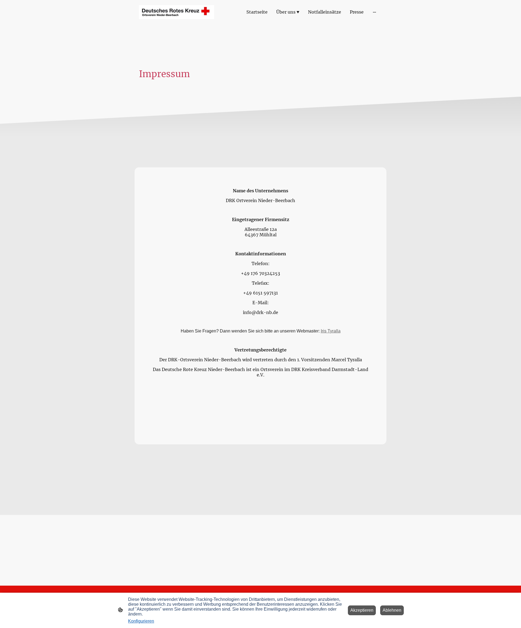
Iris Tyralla (331, 331)
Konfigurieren (141, 621)
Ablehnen (392, 610)
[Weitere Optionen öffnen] (374, 12)
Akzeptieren (361, 610)
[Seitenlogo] (176, 12)
